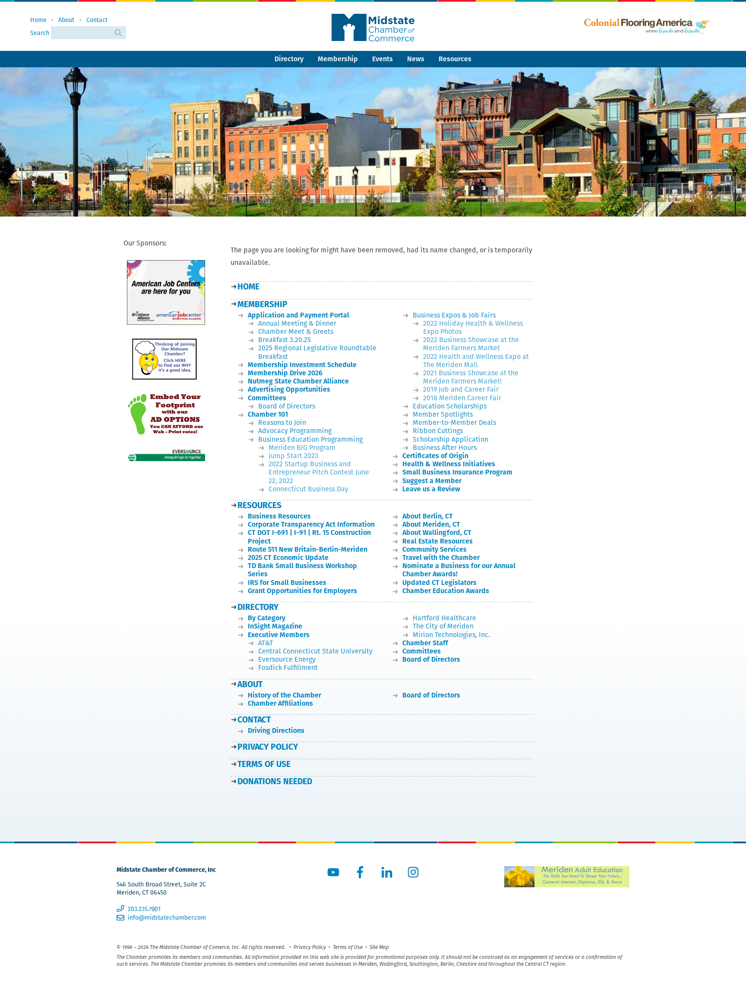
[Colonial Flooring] (647, 27)
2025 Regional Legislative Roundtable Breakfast (317, 352)
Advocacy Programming (295, 431)
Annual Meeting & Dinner (297, 323)
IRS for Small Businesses (287, 582)
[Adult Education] (566, 876)
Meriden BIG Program (302, 447)
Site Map (379, 947)
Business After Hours (445, 447)
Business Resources (279, 516)
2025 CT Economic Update (288, 557)
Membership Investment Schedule (302, 365)
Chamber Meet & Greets (295, 331)
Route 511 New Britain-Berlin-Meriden (307, 549)
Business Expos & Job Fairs (454, 315)
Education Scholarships (450, 406)
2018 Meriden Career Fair (462, 398)
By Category (266, 618)
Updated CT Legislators (439, 582)
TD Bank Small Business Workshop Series (302, 570)
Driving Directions (276, 730)
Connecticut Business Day (308, 489)
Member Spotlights (443, 414)
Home (38, 20)
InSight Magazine (275, 626)
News (415, 59)
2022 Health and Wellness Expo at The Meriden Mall (476, 361)
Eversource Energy (287, 659)
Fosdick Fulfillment (288, 667)
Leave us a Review (431, 489)
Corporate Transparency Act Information (311, 524)
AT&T (265, 643)
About (66, 20)
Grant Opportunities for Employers (302, 591)
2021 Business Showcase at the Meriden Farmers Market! (470, 377)
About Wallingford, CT (436, 532)
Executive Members (279, 635)
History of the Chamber (284, 695)
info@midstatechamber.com (166, 917)
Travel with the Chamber (441, 557)
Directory (289, 59)
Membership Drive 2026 (285, 373)
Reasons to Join (282, 422)
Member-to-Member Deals (454, 422)
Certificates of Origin (435, 456)
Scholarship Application (450, 439)
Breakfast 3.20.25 (284, 340)
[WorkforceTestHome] (166, 292)
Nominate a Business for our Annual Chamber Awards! (458, 570)
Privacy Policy (267, 747)
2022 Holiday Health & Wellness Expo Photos (473, 327)
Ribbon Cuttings (438, 431)
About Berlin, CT (427, 516)
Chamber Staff (425, 643)
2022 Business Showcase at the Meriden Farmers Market (471, 344)
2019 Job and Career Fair (461, 389)
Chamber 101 (268, 414)
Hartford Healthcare (444, 618)
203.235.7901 (144, 909)
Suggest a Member (432, 481)
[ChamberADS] (166, 413)
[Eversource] (166, 454)
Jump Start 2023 (293, 456)
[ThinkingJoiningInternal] (166, 359)
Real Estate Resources (437, 541)
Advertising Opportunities (289, 389)
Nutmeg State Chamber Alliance (298, 381)
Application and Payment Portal (298, 315)
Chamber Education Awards (445, 591)
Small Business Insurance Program (457, 472)
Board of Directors (286, 406)
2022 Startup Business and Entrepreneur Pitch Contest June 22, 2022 (319, 472)
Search (40, 32)
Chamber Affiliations (280, 703)
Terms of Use (264, 764)
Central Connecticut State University (315, 651)
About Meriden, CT (431, 524)
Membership (338, 59)
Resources (455, 59)
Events (382, 59)
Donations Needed (274, 781)
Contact (96, 20)
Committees (267, 398)
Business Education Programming (310, 439)
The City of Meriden (443, 626)
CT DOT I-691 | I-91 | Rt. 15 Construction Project (309, 537)
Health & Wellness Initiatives (448, 464)
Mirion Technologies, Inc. (451, 635)
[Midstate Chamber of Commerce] (373, 27)
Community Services (434, 549)
